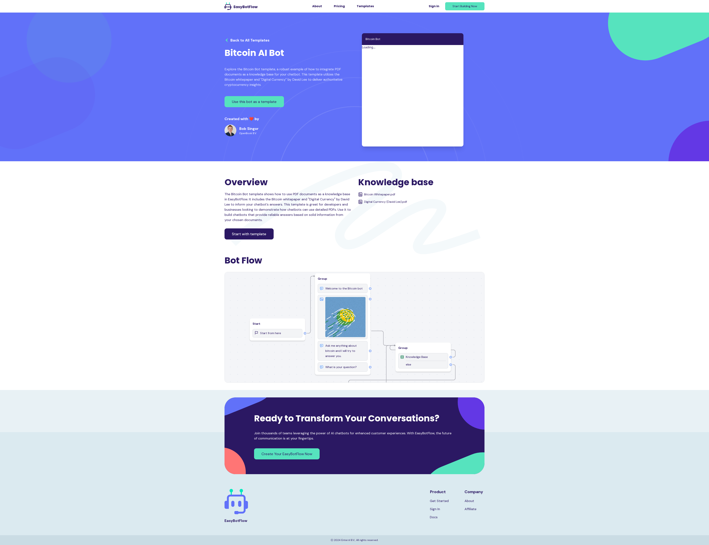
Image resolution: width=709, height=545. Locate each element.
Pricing (339, 6)
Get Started (439, 501)
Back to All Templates (250, 40)
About (317, 6)
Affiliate (470, 509)
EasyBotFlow (246, 6)
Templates (365, 6)
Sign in (434, 6)
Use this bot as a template (254, 101)
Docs (434, 517)
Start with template (249, 234)
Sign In (435, 509)
